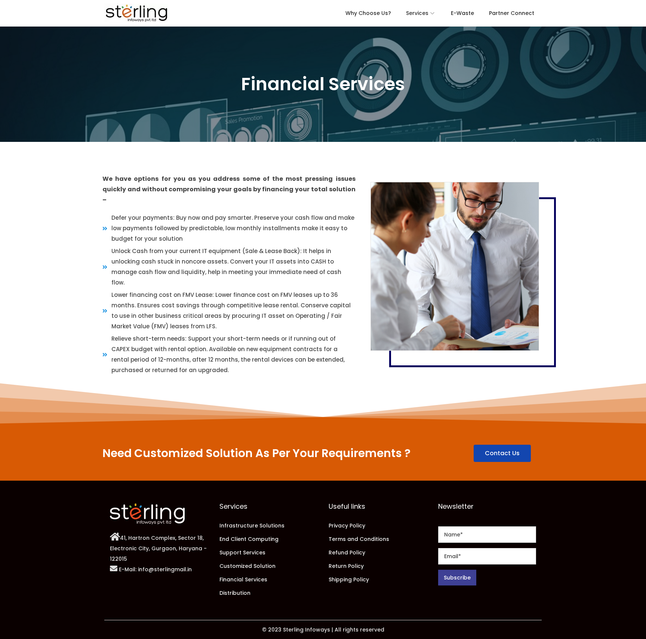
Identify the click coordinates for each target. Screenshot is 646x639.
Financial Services (243, 579)
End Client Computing (249, 539)
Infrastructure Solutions (251, 525)
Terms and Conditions (359, 539)
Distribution (234, 593)
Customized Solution (247, 566)
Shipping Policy (349, 579)
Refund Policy (347, 552)
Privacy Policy (347, 525)
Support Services (242, 552)
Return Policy (346, 566)
